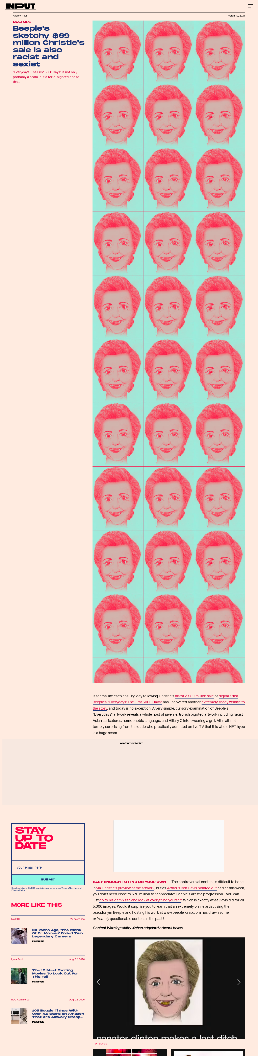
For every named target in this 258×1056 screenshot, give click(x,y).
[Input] (20, 6)
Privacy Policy (18, 890)
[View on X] (168, 846)
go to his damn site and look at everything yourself (140, 900)
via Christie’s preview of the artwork (125, 888)
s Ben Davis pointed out (192, 888)
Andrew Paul (20, 15)
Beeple (103, 1043)
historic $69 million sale (194, 695)
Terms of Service (69, 888)
